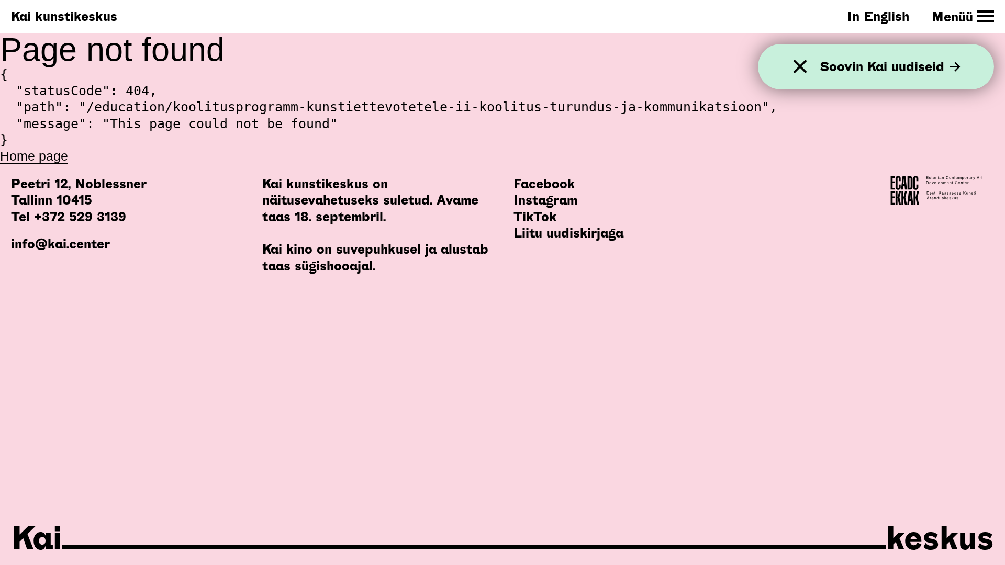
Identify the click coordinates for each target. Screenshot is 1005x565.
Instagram (545, 200)
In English (878, 16)
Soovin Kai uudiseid (882, 67)
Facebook (544, 183)
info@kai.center (60, 244)
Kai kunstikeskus (64, 16)
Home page (34, 156)
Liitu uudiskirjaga (568, 233)
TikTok (534, 216)
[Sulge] (800, 67)
